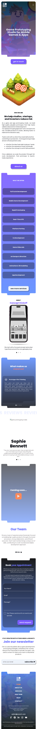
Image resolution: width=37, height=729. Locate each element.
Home (18, 684)
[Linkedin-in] (18, 717)
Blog (18, 698)
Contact (18, 701)
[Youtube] (26, 717)
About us (18, 688)
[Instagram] (22, 717)
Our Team (18, 694)
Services (18, 691)
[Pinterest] (15, 717)
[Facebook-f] (11, 717)
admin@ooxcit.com (19, 714)
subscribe (29, 662)
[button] (16, 352)
